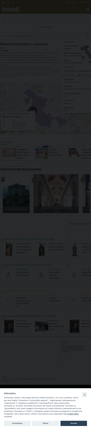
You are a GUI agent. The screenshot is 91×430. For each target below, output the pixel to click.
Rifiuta (45, 423)
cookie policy (73, 414)
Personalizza (17, 423)
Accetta (73, 423)
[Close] (84, 394)
